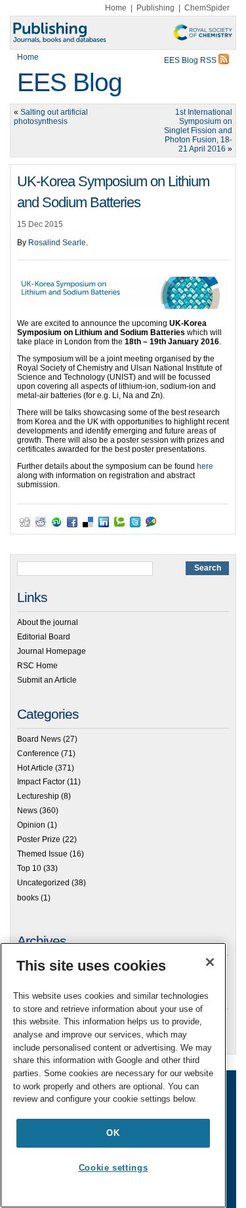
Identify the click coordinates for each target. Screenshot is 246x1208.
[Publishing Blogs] (123, 32)
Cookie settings (113, 1168)
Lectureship (38, 796)
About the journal (47, 622)
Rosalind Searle (57, 242)
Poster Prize (38, 839)
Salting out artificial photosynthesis (51, 117)
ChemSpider (207, 7)
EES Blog (69, 82)
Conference (38, 753)
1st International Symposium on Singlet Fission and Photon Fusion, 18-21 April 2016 (198, 130)
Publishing (155, 7)
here (205, 466)
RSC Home (37, 665)
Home (116, 7)
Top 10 (29, 868)
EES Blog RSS (191, 60)
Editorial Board (43, 636)
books (28, 897)
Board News (39, 739)
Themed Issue (42, 853)
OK (112, 1133)
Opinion (31, 825)
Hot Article (35, 768)
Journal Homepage (51, 651)
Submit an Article (47, 680)
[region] (113, 1075)
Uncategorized (43, 882)
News (27, 810)
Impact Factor (41, 781)
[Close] (209, 962)
